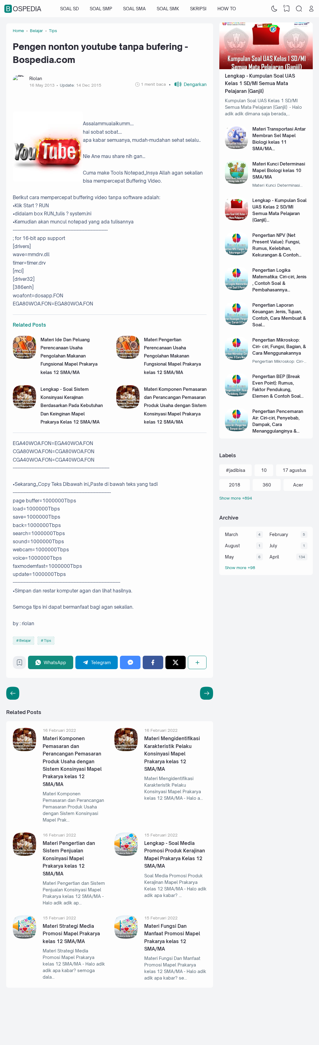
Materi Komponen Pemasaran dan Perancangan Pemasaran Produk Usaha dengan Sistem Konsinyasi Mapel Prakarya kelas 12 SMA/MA (175, 405)
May (229, 556)
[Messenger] (130, 662)
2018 (234, 484)
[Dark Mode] (274, 8)
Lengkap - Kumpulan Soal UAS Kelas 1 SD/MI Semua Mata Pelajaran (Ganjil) (260, 83)
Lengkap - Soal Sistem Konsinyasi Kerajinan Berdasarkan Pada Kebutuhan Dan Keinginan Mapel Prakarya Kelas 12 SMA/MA (71, 405)
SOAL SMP (101, 8)
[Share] (197, 662)
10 (264, 470)
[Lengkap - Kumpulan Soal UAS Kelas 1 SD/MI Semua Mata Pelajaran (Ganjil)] (266, 67)
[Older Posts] (12, 693)
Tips (47, 640)
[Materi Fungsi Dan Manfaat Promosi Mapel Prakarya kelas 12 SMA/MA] (126, 937)
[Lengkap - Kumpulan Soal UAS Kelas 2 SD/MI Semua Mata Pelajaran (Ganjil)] (236, 218)
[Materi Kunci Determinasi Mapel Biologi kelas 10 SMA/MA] (236, 182)
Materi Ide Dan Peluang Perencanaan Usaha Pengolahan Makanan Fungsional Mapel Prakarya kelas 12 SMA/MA (69, 356)
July (273, 545)
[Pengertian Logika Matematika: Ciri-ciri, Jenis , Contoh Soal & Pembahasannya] (236, 288)
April (274, 556)
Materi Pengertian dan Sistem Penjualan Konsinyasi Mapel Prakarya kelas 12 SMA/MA (69, 858)
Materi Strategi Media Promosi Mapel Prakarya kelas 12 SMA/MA (71, 933)
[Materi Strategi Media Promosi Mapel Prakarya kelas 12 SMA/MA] (24, 937)
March (231, 534)
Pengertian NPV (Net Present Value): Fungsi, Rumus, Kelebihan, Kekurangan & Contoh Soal (276, 248)
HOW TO (226, 8)
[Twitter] (175, 662)
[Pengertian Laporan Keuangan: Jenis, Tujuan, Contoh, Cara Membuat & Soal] (236, 323)
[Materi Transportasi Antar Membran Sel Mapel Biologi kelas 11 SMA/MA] (236, 147)
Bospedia (23, 9)
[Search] (299, 8)
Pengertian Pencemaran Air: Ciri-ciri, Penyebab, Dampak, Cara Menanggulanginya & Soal (277, 424)
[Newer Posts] (206, 693)
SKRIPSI (198, 8)
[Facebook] (153, 662)
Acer (298, 484)
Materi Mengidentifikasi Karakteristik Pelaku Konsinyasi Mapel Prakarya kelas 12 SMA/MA (172, 754)
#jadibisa (235, 470)
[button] (188, 84)
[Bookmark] (19, 664)
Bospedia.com (271, 1034)
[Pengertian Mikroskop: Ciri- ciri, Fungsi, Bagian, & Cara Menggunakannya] (236, 358)
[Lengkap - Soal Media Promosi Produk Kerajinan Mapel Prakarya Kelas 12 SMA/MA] (126, 854)
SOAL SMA (134, 8)
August (232, 545)
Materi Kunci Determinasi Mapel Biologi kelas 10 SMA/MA (278, 170)
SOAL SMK (168, 8)
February (278, 534)
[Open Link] (311, 8)
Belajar (25, 640)
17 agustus (294, 470)
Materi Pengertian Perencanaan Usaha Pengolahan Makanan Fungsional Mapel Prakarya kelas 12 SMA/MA (172, 356)
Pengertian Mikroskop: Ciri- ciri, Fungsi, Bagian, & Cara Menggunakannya (279, 346)
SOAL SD (69, 8)
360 (267, 484)
